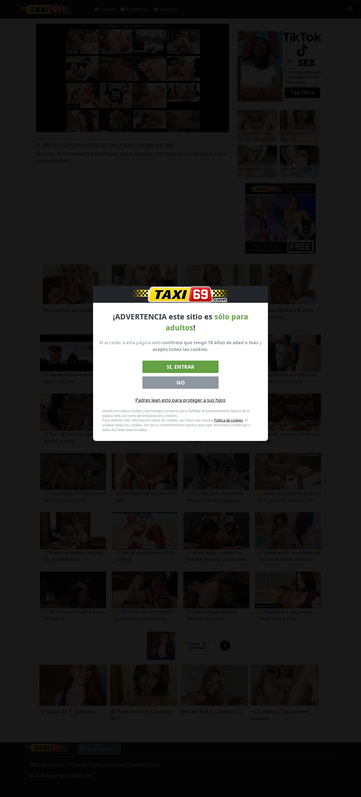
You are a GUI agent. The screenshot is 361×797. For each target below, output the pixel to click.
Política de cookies (228, 420)
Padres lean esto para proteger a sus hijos (180, 400)
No (181, 382)
